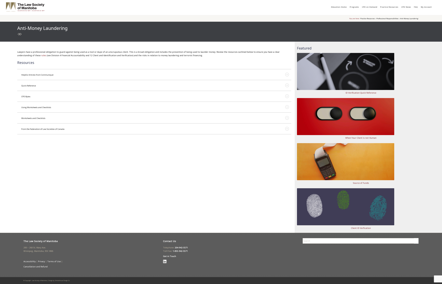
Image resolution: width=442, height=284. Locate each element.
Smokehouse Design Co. (62, 280)
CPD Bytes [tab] (25, 96)
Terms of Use (54, 261)
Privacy (41, 261)
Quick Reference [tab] (28, 85)
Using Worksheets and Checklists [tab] (36, 107)
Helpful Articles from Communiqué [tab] (37, 74)
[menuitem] (339, 7)
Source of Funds (361, 183)
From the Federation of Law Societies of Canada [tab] (42, 129)
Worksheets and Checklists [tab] (33, 118)
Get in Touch (169, 256)
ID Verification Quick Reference (361, 92)
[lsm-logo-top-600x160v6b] (27, 7)
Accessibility (29, 261)
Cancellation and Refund (35, 266)
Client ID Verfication (361, 228)
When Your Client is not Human (360, 137)
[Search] (434, 7)
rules (43, 55)
